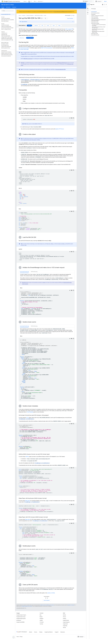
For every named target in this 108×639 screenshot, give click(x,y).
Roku (59, 25)
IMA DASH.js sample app (28, 58)
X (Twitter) (42, 622)
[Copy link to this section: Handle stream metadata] (39, 406)
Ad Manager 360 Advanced (62, 62)
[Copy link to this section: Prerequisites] (28, 90)
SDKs (29, 1)
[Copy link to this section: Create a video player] (37, 134)
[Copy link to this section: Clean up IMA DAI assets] (39, 584)
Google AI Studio (66, 620)
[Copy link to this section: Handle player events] (36, 546)
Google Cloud (65, 623)
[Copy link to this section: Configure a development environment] (47, 108)
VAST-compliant (68, 29)
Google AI (56, 632)
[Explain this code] (70, 118)
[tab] (24, 271)
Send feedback (70, 18)
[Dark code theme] (72, 118)
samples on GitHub (51, 592)
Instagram (41, 618)
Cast (54, 25)
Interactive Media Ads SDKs (61, 69)
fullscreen (104, 4)
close (106, 4)
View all (64, 627)
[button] (46, 21)
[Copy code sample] (74, 118)
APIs (35, 1)
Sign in (105, 1)
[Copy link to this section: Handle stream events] (37, 322)
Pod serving (30, 37)
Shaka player (27, 500)
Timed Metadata (30, 412)
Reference (8, 7)
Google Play (65, 625)
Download (14, 7)
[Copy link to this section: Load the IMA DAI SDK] (37, 237)
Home (25, 1)
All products (63, 632)
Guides (2, 7)
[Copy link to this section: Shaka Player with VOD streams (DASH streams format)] (49, 517)
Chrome (64, 616)
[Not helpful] (74, 15)
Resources (40, 1)
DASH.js (23, 54)
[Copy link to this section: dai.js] (22, 209)
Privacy (21, 636)
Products (23, 15)
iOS (42, 25)
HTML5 (29, 25)
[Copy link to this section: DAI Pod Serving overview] (35, 74)
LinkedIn (41, 620)
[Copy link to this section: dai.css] (23, 188)
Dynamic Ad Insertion (14, 1)
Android (36, 25)
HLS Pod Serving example (24, 47)
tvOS (48, 25)
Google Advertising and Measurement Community (63, 11)
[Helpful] (72, 15)
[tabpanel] (46, 295)
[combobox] (88, 1)
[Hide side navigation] (13, 637)
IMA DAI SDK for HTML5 (7, 4)
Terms (17, 636)
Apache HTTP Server (60, 128)
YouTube (41, 623)
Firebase (64, 618)
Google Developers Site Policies (27, 606)
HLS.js (72, 52)
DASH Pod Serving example (46, 47)
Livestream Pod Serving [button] (24, 271)
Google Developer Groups (20, 616)
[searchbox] (7, 11)
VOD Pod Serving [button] (34, 271)
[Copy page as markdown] (45, 18)
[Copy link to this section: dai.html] (23, 167)
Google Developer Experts (21, 618)
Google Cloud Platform (49, 632)
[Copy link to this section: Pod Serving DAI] (29, 42)
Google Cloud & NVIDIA (20, 622)
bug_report (102, 4)
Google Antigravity (66, 622)
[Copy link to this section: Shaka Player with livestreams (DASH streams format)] (48, 498)
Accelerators (18, 620)
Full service (22, 37)
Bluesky (41, 616)
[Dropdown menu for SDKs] (31, 1)
